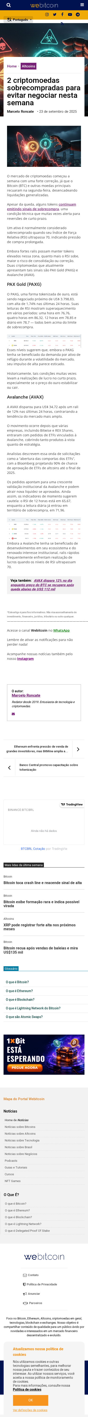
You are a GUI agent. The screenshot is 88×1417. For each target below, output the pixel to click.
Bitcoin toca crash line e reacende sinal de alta (43, 883)
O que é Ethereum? (19, 991)
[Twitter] (54, 15)
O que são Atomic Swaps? (24, 1017)
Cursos (9, 1174)
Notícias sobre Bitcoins (20, 1127)
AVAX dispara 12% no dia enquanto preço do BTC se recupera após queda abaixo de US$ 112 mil (42, 585)
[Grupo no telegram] (77, 15)
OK (30, 1400)
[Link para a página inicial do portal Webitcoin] (44, 1256)
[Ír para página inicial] (44, 5)
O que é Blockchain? (20, 999)
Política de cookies (27, 1390)
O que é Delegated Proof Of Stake (27, 1230)
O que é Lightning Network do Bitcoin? (33, 1008)
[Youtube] (70, 15)
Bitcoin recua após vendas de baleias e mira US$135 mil (41, 950)
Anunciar (33, 1293)
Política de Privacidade (41, 1284)
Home (12, 66)
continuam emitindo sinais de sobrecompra (41, 206)
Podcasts (11, 1160)
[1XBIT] (44, 1055)
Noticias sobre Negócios (21, 1154)
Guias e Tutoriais (16, 1167)
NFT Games (13, 1181)
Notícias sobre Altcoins (20, 1133)
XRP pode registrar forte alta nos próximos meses (40, 927)
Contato (32, 1275)
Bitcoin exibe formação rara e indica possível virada (41, 904)
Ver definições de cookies (30, 1410)
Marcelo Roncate (26, 695)
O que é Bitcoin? (17, 982)
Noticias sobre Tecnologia (22, 1140)
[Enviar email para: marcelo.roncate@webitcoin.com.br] (13, 714)
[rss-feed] (62, 24)
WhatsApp (61, 630)
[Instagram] (46, 15)
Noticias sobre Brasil (18, 1147)
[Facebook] (62, 15)
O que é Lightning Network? (23, 1224)
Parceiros (35, 1303)
